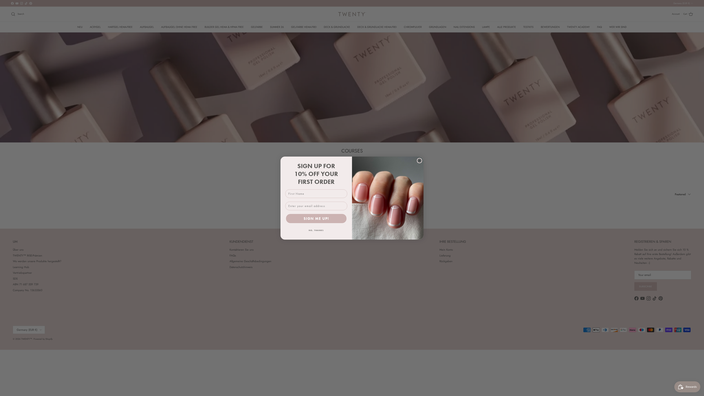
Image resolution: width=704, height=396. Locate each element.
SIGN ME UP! (316, 218)
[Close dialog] (419, 160)
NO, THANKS (316, 230)
